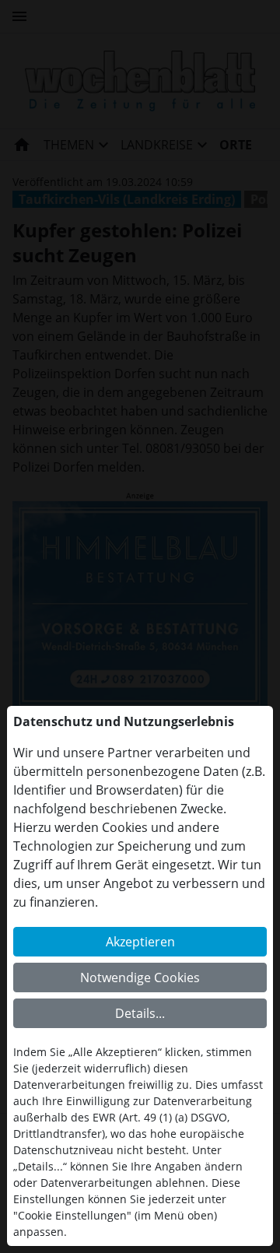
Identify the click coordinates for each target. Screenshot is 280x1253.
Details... (140, 1013)
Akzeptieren (140, 941)
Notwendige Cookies (140, 977)
